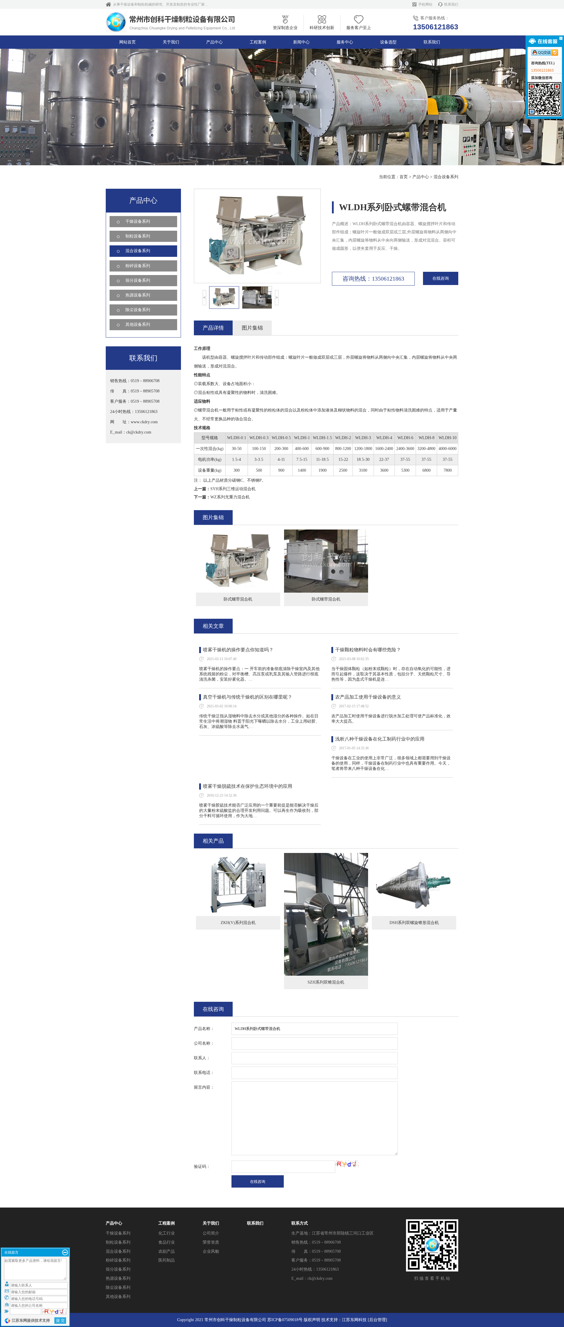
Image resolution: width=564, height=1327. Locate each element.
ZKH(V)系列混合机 (238, 922)
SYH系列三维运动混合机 (233, 489)
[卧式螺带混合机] (238, 533)
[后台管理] (377, 1320)
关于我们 (171, 42)
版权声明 (312, 1320)
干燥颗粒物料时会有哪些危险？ (368, 649)
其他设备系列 (137, 324)
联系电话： (204, 1072)
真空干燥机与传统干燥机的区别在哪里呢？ (247, 696)
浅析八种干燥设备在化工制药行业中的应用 (379, 738)
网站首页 (127, 42)
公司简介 (211, 1233)
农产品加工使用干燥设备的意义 (368, 696)
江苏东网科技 (354, 1320)
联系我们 (451, 4)
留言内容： (204, 1087)
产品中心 (214, 42)
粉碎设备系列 (137, 266)
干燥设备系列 (137, 221)
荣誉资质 (211, 1242)
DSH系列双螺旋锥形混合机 (414, 922)
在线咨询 (440, 278)
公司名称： (204, 1043)
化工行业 (166, 1233)
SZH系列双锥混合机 (326, 982)
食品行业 (166, 1242)
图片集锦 (252, 328)
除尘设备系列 (137, 310)
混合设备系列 (446, 177)
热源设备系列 (137, 295)
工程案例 (258, 42)
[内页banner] (282, 107)
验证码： (202, 1166)
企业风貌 (211, 1251)
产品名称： (204, 1028)
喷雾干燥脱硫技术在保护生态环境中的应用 (247, 786)
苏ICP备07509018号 (285, 1320)
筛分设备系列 (137, 280)
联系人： (202, 1058)
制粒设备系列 (137, 236)
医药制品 (166, 1260)
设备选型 (388, 42)
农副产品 (166, 1251)
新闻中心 (301, 42)
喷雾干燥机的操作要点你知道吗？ (238, 649)
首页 (404, 177)
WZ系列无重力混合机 (230, 497)
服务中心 (345, 42)
